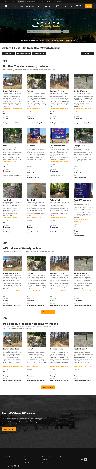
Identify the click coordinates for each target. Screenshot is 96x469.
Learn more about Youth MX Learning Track (83, 210)
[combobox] (45, 31)
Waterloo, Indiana (70, 40)
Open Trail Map (8, 429)
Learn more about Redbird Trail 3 (83, 99)
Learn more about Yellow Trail (60, 210)
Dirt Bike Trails (36, 19)
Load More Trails (48, 311)
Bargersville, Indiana (57, 40)
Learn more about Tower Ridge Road (13, 99)
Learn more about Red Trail (13, 210)
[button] (8, 53)
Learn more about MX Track (36, 153)
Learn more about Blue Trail (36, 210)
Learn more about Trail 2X (36, 99)
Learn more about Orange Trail (83, 153)
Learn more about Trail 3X (13, 153)
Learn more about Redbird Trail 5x (60, 99)
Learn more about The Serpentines (60, 153)
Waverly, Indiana (44, 40)
